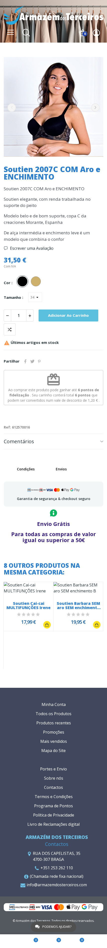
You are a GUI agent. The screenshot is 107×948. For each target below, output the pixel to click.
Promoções (53, 732)
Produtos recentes (53, 723)
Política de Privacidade (53, 815)
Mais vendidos (53, 741)
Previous (11, 107)
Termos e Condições (54, 796)
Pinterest (39, 361)
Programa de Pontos (53, 806)
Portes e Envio (53, 769)
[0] (30, 941)
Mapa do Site (53, 750)
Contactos (53, 787)
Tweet (32, 361)
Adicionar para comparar (10, 329)
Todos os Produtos (53, 713)
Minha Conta (54, 704)
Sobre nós (53, 778)
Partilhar (25, 361)
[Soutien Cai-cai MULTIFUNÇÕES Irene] (47, 624)
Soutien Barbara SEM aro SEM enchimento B (78, 605)
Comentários (19, 441)
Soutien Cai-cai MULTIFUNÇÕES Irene (28, 605)
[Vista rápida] (28, 588)
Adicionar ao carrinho (68, 315)
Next (95, 107)
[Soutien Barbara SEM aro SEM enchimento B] (97, 624)
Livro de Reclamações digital (53, 824)
